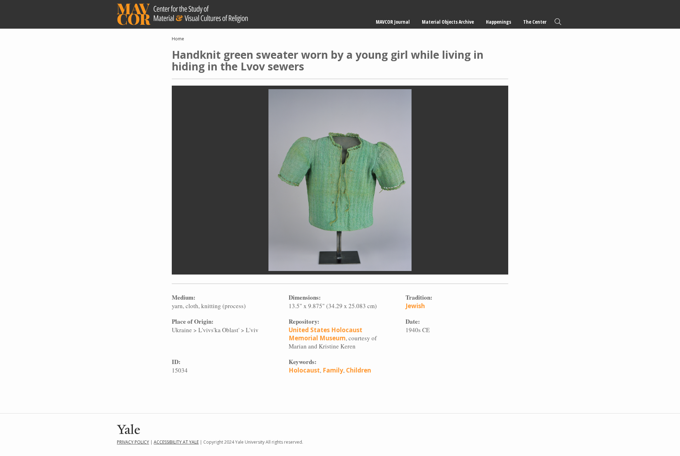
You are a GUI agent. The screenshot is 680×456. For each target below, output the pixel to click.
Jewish (415, 306)
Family (333, 370)
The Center (534, 21)
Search (557, 22)
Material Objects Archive (448, 21)
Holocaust (304, 370)
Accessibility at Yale (176, 442)
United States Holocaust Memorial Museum (325, 334)
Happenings (498, 21)
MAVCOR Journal (393, 21)
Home (178, 39)
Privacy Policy (133, 442)
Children (358, 370)
